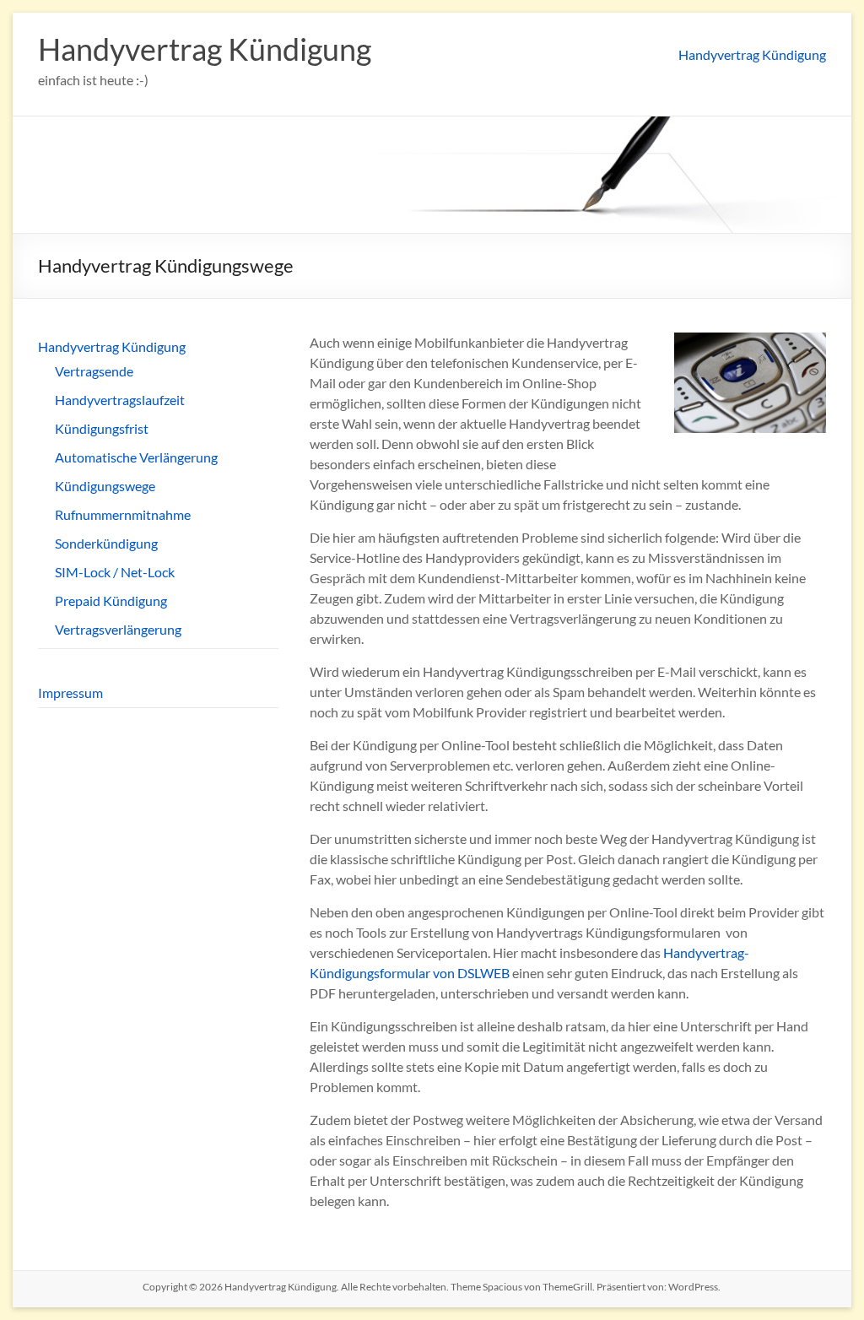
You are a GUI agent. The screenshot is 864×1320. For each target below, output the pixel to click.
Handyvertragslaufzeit (120, 400)
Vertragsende (94, 371)
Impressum (70, 692)
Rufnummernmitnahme (123, 514)
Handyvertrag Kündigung (204, 49)
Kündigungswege (105, 486)
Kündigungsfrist (101, 428)
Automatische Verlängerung (136, 457)
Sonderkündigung (106, 543)
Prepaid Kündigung (111, 600)
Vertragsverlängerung (118, 629)
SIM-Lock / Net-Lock (115, 572)
